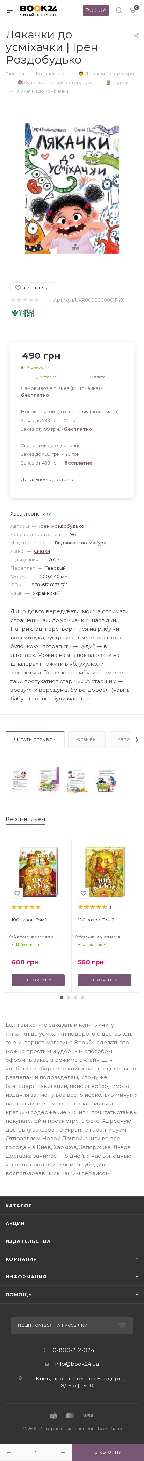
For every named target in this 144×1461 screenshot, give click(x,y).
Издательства (28, 1241)
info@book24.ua (77, 1363)
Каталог (19, 1205)
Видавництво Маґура (80, 543)
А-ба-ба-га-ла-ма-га (31, 936)
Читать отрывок (35, 739)
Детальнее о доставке (48, 479)
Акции (15, 1223)
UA (102, 10)
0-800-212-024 (73, 1350)
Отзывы (87, 739)
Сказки (42, 551)
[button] (61, 997)
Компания (21, 1259)
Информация (26, 1277)
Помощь (19, 1294)
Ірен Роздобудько (61, 526)
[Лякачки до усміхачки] (20, 780)
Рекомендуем (25, 819)
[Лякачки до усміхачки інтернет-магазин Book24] (72, 188)
